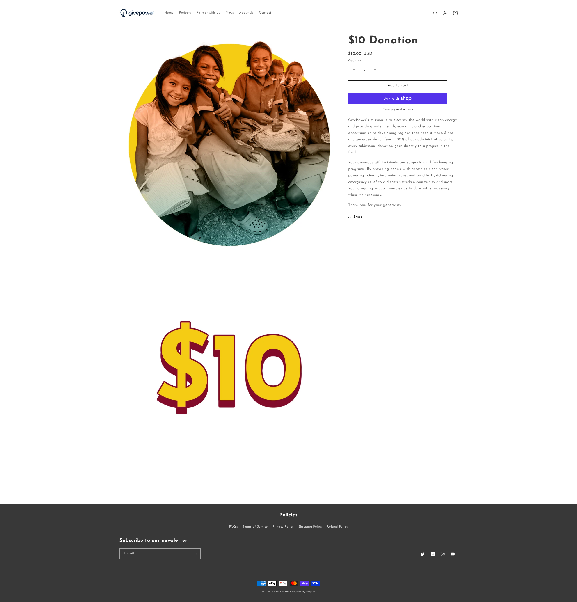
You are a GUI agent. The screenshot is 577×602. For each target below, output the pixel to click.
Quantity (354, 60)
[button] (435, 13)
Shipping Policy (310, 527)
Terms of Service (255, 527)
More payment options (398, 109)
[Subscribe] (195, 553)
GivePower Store (281, 592)
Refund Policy (337, 527)
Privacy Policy (283, 527)
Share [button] (357, 217)
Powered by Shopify (303, 592)
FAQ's (233, 527)
